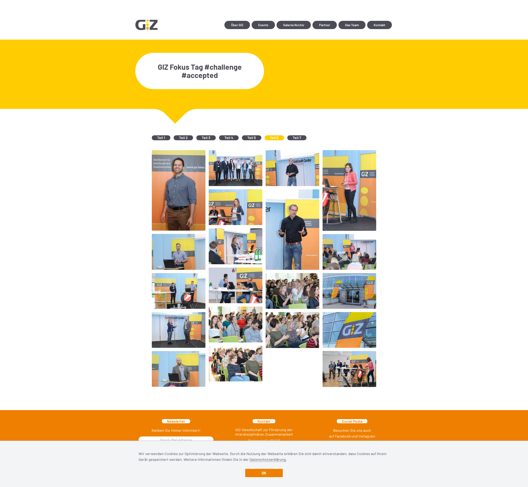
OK (264, 473)
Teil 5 (251, 137)
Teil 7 (297, 137)
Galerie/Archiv (293, 25)
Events (263, 25)
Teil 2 (183, 137)
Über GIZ (237, 25)
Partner (324, 25)
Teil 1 (161, 137)
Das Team (352, 25)
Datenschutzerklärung (268, 459)
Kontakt (379, 25)
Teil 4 (228, 137)
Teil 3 (206, 137)
